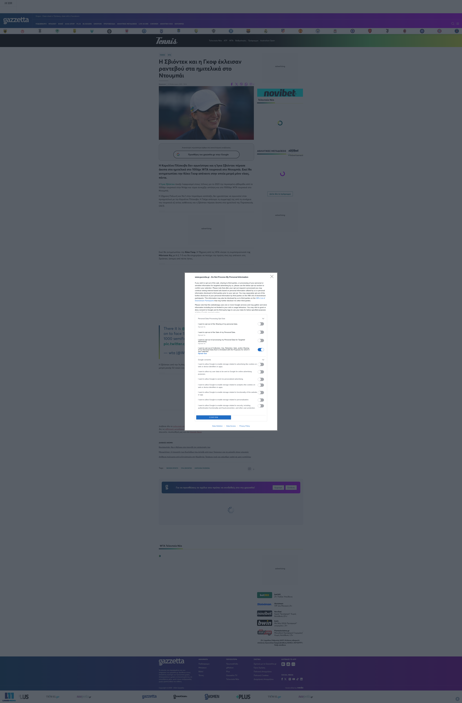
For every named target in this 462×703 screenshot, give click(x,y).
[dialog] (231, 352)
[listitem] (231, 318)
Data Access (231, 426)
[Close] (272, 277)
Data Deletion (217, 426)
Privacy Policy (244, 426)
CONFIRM (213, 417)
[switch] (261, 324)
